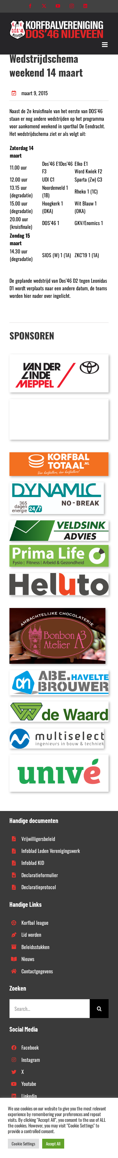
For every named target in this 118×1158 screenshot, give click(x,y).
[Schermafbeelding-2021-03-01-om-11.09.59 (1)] (59, 704)
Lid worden (31, 934)
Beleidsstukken (35, 947)
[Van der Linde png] (59, 357)
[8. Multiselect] (56, 731)
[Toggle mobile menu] (105, 44)
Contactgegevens (37, 971)
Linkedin (29, 1096)
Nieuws (27, 959)
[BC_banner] (59, 401)
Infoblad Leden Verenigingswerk (50, 850)
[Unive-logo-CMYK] (59, 757)
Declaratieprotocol (38, 887)
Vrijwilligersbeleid (38, 838)
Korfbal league (34, 922)
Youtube (28, 1083)
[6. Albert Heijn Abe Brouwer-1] (59, 672)
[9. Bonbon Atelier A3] (57, 610)
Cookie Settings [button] (23, 1143)
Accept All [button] (53, 1143)
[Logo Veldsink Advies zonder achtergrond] (59, 523)
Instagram (30, 1059)
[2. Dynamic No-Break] (56, 485)
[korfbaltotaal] (59, 455)
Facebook (30, 1047)
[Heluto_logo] (59, 575)
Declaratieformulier (39, 875)
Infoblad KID (32, 862)
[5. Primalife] (59, 547)
